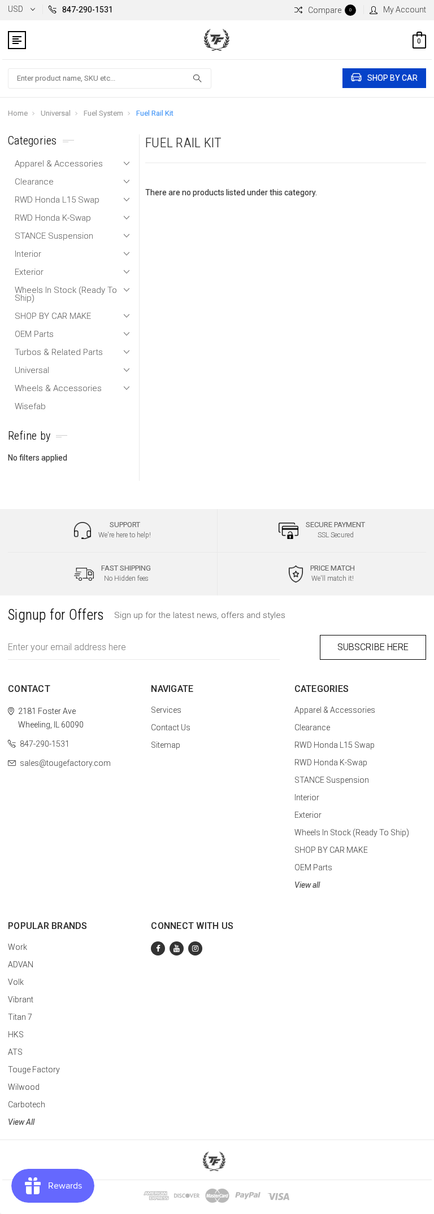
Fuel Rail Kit (154, 113)
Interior (28, 254)
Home (18, 113)
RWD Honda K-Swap (53, 218)
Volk (16, 982)
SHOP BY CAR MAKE (53, 316)
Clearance (34, 182)
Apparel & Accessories (59, 164)
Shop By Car (392, 77)
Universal (56, 113)
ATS (15, 1052)
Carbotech (26, 1104)
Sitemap (165, 745)
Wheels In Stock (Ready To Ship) (66, 294)
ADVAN (20, 964)
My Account (404, 9)
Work (17, 947)
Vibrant (20, 999)
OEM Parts (34, 334)
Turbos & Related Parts (59, 352)
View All (21, 1122)
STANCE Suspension (54, 236)
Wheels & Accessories (58, 388)
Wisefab (30, 406)
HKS (16, 1034)
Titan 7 (20, 1017)
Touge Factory (34, 1069)
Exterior (29, 272)
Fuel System (103, 113)
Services (166, 710)
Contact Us (170, 727)
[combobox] (109, 78)
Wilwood (24, 1087)
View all (307, 884)
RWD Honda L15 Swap (57, 200)
